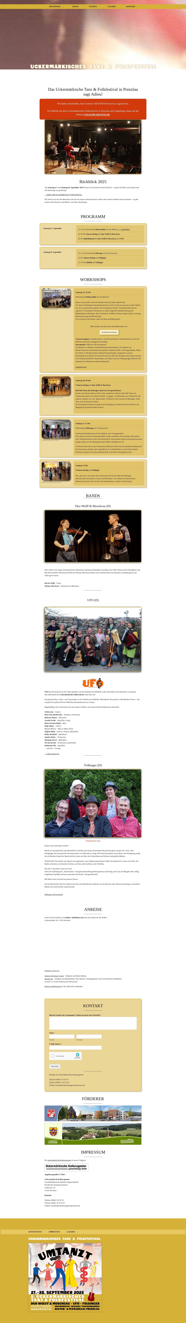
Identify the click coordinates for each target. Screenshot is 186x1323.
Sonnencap (49, 979)
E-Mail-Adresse (55, 1044)
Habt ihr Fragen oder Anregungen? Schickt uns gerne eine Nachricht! (75, 1015)
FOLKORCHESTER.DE (97, 114)
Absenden (55, 1066)
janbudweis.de (81, 367)
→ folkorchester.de (52, 754)
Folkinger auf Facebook (54, 895)
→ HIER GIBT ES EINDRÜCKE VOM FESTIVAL (63, 195)
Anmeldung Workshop (109, 332)
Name (52, 1033)
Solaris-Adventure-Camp (54, 976)
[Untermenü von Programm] (63, 6)
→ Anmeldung (124, 229)
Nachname (80, 1040)
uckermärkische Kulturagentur (59, 1160)
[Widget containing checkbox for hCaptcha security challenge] (65, 1056)
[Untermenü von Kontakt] (138, 6)
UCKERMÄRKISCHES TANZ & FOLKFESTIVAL (93, 66)
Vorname (51, 1040)
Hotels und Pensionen (53, 986)
